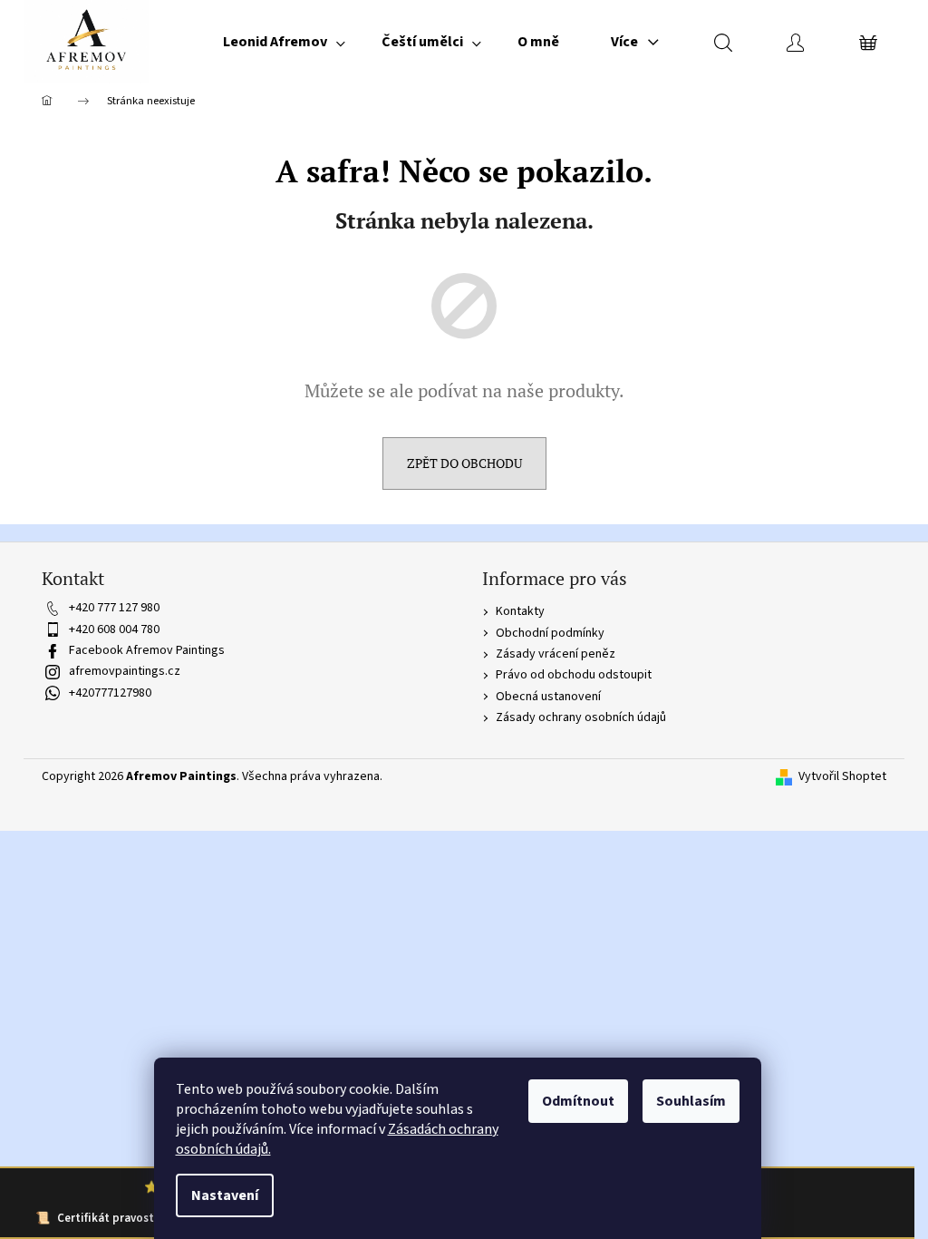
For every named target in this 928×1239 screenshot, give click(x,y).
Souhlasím (691, 1101)
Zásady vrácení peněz (555, 654)
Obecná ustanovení (548, 697)
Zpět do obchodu (464, 463)
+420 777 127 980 (114, 608)
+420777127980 (110, 693)
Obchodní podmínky (550, 633)
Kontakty (520, 611)
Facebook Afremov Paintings (147, 650)
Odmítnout (578, 1101)
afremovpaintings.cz (124, 671)
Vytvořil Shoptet (842, 776)
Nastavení (224, 1195)
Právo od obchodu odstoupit (574, 675)
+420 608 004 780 (114, 629)
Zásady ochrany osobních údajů (581, 717)
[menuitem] (284, 41)
